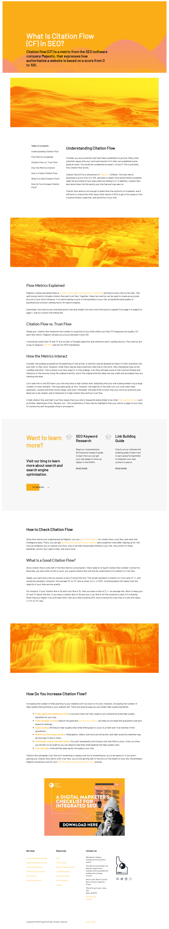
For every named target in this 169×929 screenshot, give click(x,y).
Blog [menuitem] (58, 858)
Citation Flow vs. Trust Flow (44, 162)
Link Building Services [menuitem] (34, 867)
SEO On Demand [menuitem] (62, 880)
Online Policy (90, 922)
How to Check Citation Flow (44, 173)
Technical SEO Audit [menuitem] (33, 880)
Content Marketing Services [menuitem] (36, 858)
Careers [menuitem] (59, 885)
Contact (89, 899)
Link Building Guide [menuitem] (63, 871)
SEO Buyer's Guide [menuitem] (63, 876)
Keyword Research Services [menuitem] (36, 863)
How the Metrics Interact (43, 167)
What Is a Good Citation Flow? (45, 178)
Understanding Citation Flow (45, 151)
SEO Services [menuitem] (31, 876)
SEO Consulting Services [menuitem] (35, 871)
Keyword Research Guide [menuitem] (65, 867)
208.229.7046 (91, 897)
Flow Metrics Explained (42, 156)
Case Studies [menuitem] (61, 863)
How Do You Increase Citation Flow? (45, 186)
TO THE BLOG (38, 487)
